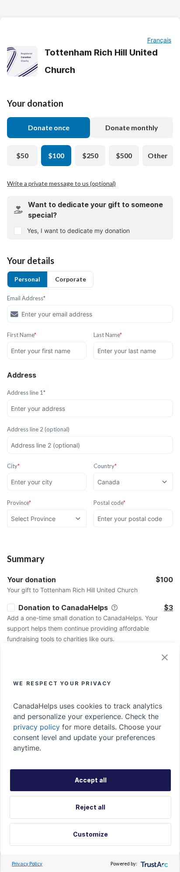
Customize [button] (90, 834)
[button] (164, 657)
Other (158, 155)
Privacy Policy (27, 863)
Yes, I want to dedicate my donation (78, 230)
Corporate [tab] (70, 279)
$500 (124, 155)
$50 (22, 155)
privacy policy (36, 727)
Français (159, 40)
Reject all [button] (90, 807)
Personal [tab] (27, 279)
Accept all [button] (91, 780)
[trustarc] (153, 863)
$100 (56, 155)
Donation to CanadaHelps (63, 607)
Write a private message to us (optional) (61, 183)
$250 (90, 155)
